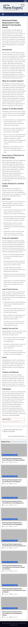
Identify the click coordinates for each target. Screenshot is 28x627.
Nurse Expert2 (14, 462)
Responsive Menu (25, 1)
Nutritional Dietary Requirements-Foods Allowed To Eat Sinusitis (13, 430)
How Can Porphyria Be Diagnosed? (16, 436)
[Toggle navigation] (3, 14)
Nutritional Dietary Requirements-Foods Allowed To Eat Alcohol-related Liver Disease (13, 567)
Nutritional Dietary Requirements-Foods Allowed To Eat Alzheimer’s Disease (12, 613)
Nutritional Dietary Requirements (10, 454)
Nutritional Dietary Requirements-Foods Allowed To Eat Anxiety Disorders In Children (14, 590)
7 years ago (6, 462)
